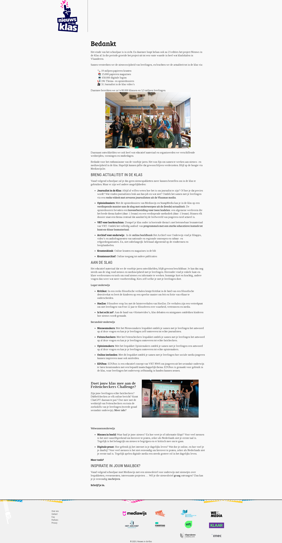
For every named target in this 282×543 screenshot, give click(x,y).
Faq (53, 517)
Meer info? (120, 410)
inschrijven (114, 479)
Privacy (54, 523)
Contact (54, 514)
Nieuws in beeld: (107, 434)
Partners (55, 520)
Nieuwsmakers (106, 328)
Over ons (55, 511)
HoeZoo (101, 303)
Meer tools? (97, 459)
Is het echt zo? (105, 312)
